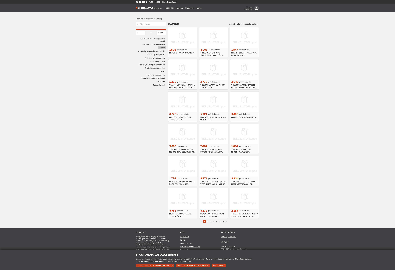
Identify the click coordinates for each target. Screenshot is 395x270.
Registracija (184, 237)
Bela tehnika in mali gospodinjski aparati (152, 40)
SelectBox (161, 82)
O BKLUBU (170, 8)
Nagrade (179, 8)
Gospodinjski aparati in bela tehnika (151, 51)
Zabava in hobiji (159, 85)
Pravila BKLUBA (186, 243)
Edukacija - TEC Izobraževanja (153, 44)
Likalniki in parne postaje (155, 55)
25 (223, 222)
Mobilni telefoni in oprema (155, 58)
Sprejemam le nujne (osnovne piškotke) (193, 265)
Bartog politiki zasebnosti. (181, 261)
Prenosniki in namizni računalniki (153, 78)
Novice (199, 8)
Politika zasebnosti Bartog (190, 247)
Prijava (182, 240)
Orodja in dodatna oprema (155, 68)
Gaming (162, 48)
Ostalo (162, 72)
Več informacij (219, 265)
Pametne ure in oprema (156, 75)
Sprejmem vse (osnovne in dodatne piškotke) (155, 265)
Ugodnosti (189, 8)
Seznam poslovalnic (228, 237)
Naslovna (139, 19)
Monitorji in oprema (157, 61)
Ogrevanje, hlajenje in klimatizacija (152, 65)
